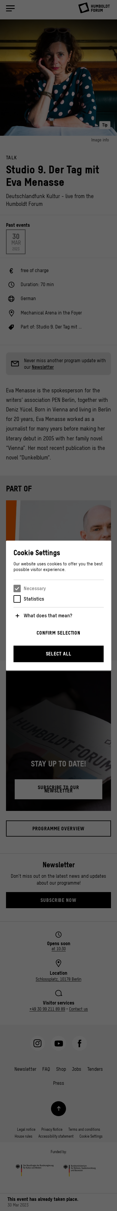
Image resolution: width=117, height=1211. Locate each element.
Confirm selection (58, 632)
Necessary (35, 588)
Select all (58, 653)
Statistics (34, 599)
